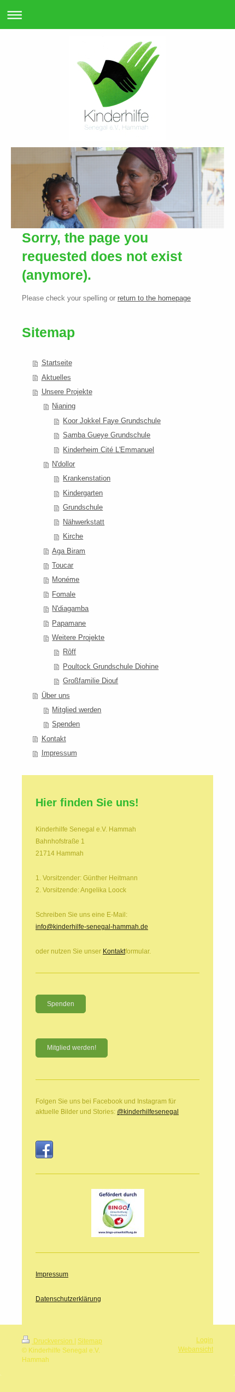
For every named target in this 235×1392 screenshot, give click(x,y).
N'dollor (63, 464)
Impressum (59, 753)
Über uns (56, 695)
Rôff (69, 652)
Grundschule (83, 507)
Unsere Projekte (67, 392)
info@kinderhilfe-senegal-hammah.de (92, 927)
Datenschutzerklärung (68, 1299)
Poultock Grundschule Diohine (110, 666)
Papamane (69, 623)
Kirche (73, 536)
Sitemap (90, 1341)
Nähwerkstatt (83, 522)
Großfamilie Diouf (90, 681)
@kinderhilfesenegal (148, 1112)
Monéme (65, 579)
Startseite (57, 363)
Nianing (63, 406)
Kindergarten (83, 493)
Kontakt (54, 739)
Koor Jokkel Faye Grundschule (112, 421)
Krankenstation (86, 478)
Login (204, 1340)
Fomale (63, 594)
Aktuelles (56, 377)
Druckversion (53, 1341)
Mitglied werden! (71, 1048)
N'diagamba (70, 608)
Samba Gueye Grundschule (106, 435)
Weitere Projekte (78, 637)
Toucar (62, 565)
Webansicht (195, 1349)
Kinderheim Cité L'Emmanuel (108, 450)
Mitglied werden (76, 710)
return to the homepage (154, 298)
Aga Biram (68, 551)
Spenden (66, 724)
